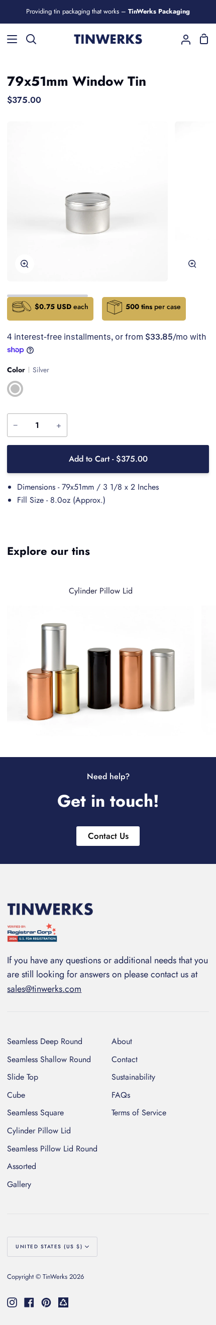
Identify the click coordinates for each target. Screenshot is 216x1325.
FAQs (121, 1095)
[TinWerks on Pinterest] (46, 1302)
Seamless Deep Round (44, 1041)
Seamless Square (35, 1112)
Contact (125, 1059)
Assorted (21, 1166)
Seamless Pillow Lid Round (52, 1148)
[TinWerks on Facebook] (29, 1302)
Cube (16, 1095)
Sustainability (133, 1077)
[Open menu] (9, 39)
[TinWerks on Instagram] (12, 1302)
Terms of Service (139, 1112)
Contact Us (108, 836)
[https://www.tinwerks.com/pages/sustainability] (63, 1302)
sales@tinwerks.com (44, 988)
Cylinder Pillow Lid (39, 1130)
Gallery (19, 1184)
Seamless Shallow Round (49, 1059)
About (122, 1041)
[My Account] (182, 39)
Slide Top (22, 1077)
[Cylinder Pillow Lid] (100, 656)
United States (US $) (49, 1246)
